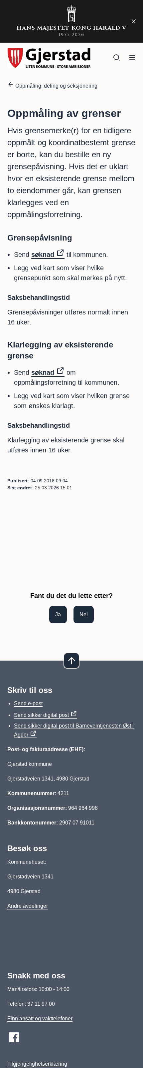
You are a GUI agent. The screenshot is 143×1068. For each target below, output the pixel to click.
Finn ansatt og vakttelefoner (39, 1018)
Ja (58, 614)
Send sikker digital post (41, 715)
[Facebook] (14, 1037)
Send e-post (28, 703)
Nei (83, 614)
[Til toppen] (71, 661)
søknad (42, 254)
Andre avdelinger (27, 906)
